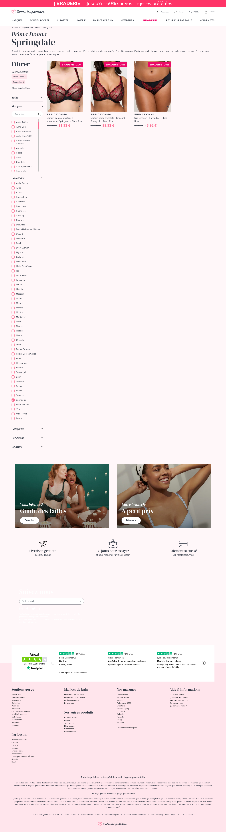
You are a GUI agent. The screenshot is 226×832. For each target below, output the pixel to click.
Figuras (19, 252)
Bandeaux (16, 708)
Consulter (29, 520)
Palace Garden (23, 349)
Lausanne (20, 280)
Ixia (17, 271)
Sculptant (16, 759)
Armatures (16, 695)
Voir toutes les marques (127, 727)
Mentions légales (112, 814)
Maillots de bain (103, 20)
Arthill (19, 192)
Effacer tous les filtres (21, 88)
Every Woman (22, 247)
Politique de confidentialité (135, 814)
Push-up (15, 706)
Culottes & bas (70, 717)
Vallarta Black (22, 404)
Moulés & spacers (19, 714)
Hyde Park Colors (24, 266)
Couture (20, 220)
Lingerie (80, 20)
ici (36, 622)
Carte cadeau (70, 731)
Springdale (17, 82)
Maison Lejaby (123, 708)
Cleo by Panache (24, 166)
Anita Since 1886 (24, 136)
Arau (18, 188)
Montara (20, 312)
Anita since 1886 (124, 703)
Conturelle (21, 171)
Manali (19, 303)
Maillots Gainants (71, 700)
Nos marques (126, 689)
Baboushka (21, 197)
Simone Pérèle (123, 697)
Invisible (15, 745)
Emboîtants (16, 717)
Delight (19, 234)
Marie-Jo (120, 700)
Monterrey (21, 317)
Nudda (19, 330)
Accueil (15, 27)
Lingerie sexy (17, 751)
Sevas (19, 386)
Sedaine (20, 381)
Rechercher (165, 12)
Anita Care (21, 127)
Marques (17, 20)
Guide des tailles (177, 695)
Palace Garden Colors (26, 354)
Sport (14, 762)
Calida (19, 153)
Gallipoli (20, 257)
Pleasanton (21, 363)
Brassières (16, 722)
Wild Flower (21, 413)
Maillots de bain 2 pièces (74, 697)
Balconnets (16, 700)
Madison (20, 294)
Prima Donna (18, 76)
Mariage (15, 748)
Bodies (67, 720)
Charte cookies (70, 814)
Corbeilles (16, 703)
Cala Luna (21, 206)
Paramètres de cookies (90, 814)
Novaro (19, 326)
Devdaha (20, 238)
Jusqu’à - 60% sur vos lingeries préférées (113, 3)
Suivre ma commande (179, 700)
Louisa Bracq (122, 711)
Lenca (19, 284)
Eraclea (19, 243)
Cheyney (20, 215)
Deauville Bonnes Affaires (28, 229)
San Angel (21, 372)
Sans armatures (18, 697)
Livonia (19, 289)
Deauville (20, 224)
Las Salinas (21, 275)
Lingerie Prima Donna (30, 27)
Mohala (19, 307)
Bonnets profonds (19, 740)
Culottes (62, 20)
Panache (120, 717)
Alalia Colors (22, 183)
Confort (15, 742)
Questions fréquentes (179, 697)
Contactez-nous (176, 703)
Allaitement (17, 753)
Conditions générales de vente (46, 814)
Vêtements (127, 20)
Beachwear (69, 703)
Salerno (19, 367)
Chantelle (20, 162)
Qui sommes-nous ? (178, 706)
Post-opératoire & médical (23, 756)
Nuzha (19, 335)
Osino (18, 344)
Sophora (20, 395)
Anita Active (22, 122)
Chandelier (21, 211)
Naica (19, 321)
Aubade (20, 148)
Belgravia (20, 201)
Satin (18, 377)
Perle (18, 358)
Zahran (19, 418)
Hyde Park (21, 261)
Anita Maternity (23, 131)
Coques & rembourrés (21, 711)
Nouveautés (207, 20)
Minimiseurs (17, 719)
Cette (18, 157)
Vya (18, 409)
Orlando (20, 340)
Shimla (19, 390)
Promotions (69, 729)
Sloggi (119, 719)
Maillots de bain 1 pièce (74, 695)
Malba (19, 298)
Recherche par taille (179, 20)
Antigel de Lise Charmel (23, 142)
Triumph (120, 722)
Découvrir (131, 520)
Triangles (15, 725)
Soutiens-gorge (39, 20)
